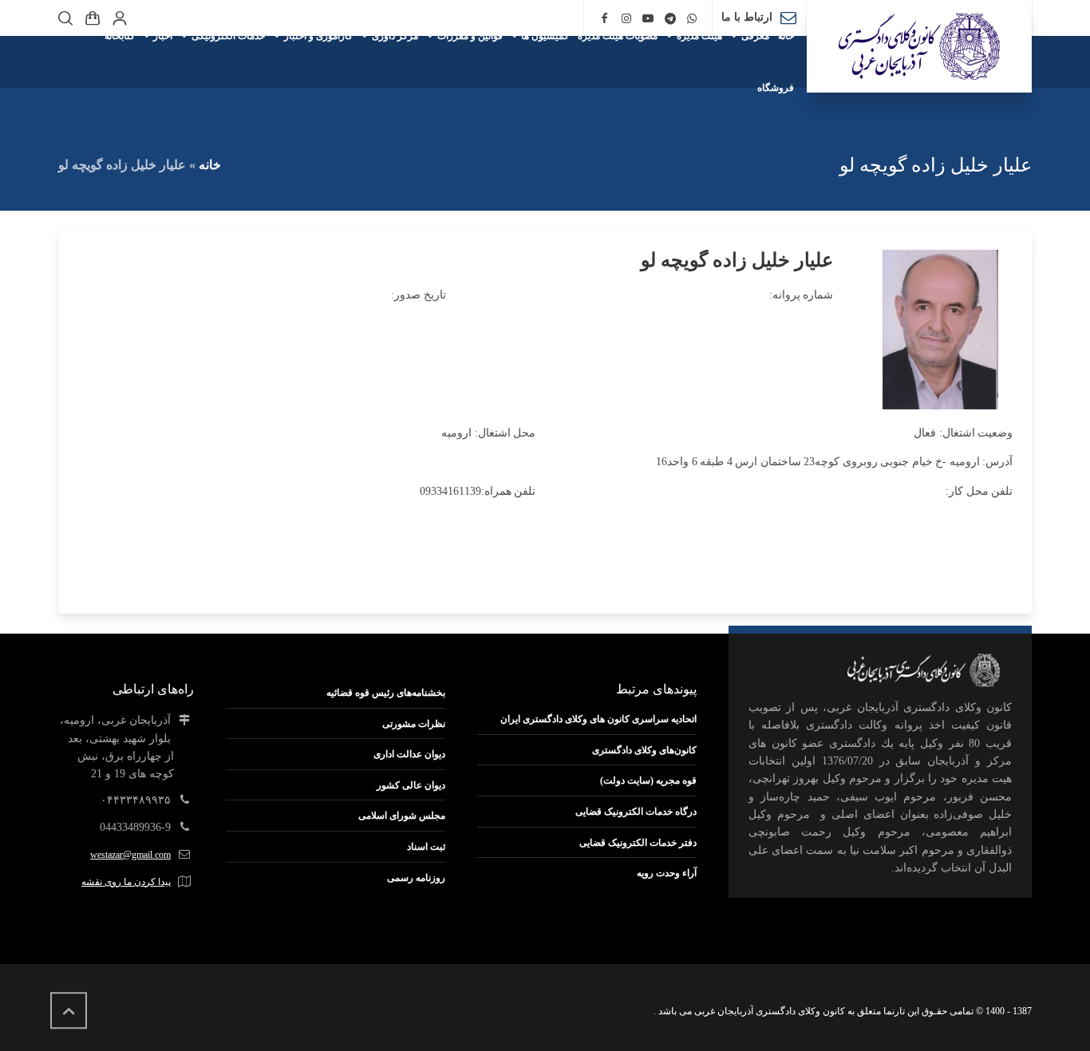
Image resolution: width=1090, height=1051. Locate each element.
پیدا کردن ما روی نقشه (126, 881)
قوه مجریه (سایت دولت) (648, 780)
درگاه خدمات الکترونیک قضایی (636, 811)
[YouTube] (648, 19)
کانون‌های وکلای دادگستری (644, 750)
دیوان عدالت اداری (409, 754)
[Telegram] (670, 19)
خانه (210, 165)
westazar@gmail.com (130, 854)
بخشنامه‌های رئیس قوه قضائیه (385, 692)
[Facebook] (604, 19)
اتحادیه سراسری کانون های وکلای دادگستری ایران (598, 719)
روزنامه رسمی (416, 877)
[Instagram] (626, 19)
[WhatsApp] (693, 19)
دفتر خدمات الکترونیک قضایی (638, 842)
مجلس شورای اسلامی (401, 815)
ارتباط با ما (746, 17)
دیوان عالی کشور (411, 785)
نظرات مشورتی (413, 723)
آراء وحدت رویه (667, 873)
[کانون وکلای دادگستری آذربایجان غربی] (919, 46)
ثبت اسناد (426, 846)
